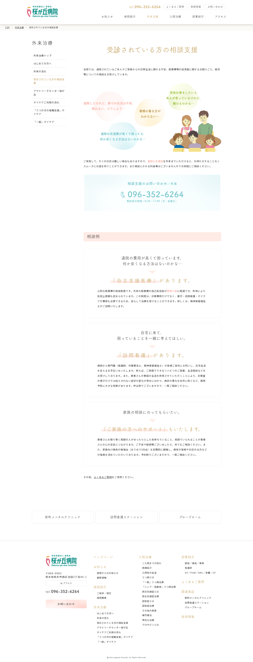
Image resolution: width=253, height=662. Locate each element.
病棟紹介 (147, 567)
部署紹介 (198, 16)
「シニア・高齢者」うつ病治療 (159, 586)
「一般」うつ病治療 (153, 582)
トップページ (103, 557)
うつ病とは (148, 577)
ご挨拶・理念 (104, 593)
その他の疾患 (149, 610)
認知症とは (148, 601)
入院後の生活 (149, 572)
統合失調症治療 (150, 596)
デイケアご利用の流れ (46, 102)
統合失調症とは (150, 591)
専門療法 (147, 615)
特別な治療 (148, 620)
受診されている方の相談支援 (112, 622)
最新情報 (102, 577)
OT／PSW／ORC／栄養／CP (200, 572)
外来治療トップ (43, 55)
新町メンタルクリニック (63, 517)
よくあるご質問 (175, 7)
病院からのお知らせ (108, 573)
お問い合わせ (215, 7)
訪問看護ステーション (126, 517)
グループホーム (190, 517)
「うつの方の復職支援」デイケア (115, 637)
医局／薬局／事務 (194, 563)
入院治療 (175, 16)
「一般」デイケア (44, 122)
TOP (7, 27)
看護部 (188, 567)
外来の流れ (40, 71)
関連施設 (187, 591)
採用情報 (196, 7)
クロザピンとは (150, 624)
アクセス (220, 16)
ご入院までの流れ (151, 563)
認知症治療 (148, 605)
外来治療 (153, 16)
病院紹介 (130, 16)
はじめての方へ (43, 63)
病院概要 (102, 597)
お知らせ (107, 16)
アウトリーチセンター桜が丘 (112, 627)
